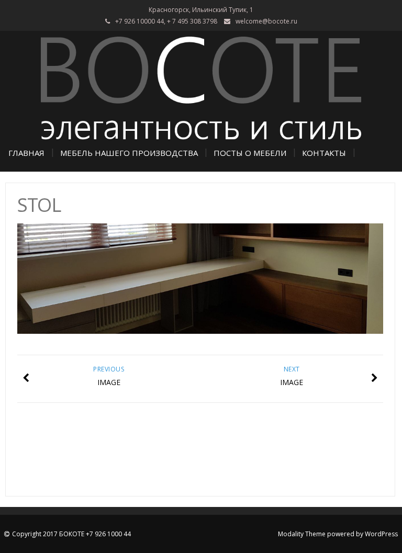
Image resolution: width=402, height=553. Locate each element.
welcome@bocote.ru (266, 21)
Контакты (324, 153)
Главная (26, 153)
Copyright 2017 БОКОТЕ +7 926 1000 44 (71, 533)
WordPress (381, 533)
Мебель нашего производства (129, 153)
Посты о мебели (250, 153)
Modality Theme (302, 533)
